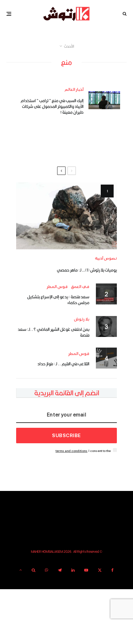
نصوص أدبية (106, 258)
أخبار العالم (74, 89)
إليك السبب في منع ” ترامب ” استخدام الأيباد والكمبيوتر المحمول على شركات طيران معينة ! (52, 106)
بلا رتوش (81, 319)
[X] (100, 570)
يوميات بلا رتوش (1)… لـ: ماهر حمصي (87, 270)
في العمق (80, 286)
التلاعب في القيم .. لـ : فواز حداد (63, 364)
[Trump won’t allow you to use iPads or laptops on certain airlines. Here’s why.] (104, 100)
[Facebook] (112, 570)
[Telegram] (59, 570)
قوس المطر (57, 286)
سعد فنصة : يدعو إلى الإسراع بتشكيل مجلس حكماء (58, 299)
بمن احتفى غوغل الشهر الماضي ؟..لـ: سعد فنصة (53, 332)
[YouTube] (86, 570)
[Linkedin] (72, 570)
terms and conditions (71, 451)
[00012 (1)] (66, 215)
